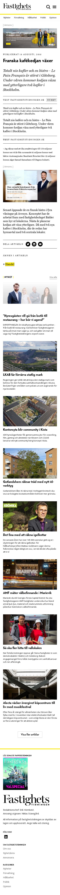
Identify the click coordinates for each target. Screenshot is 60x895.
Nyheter (7, 17)
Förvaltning (19, 17)
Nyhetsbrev (9, 853)
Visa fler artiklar (30, 734)
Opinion (52, 17)
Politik (43, 17)
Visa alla (53, 277)
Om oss (7, 848)
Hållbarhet (32, 17)
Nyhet (51, 100)
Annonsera (8, 857)
